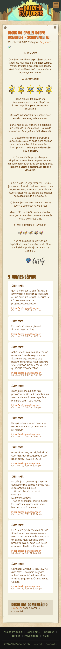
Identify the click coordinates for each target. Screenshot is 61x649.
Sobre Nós (33, 632)
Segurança (45, 42)
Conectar (16, 608)
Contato (49, 632)
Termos (16, 636)
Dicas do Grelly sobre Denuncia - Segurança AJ (28, 35)
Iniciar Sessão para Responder (26, 308)
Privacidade (31, 636)
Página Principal (13, 632)
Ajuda (46, 636)
